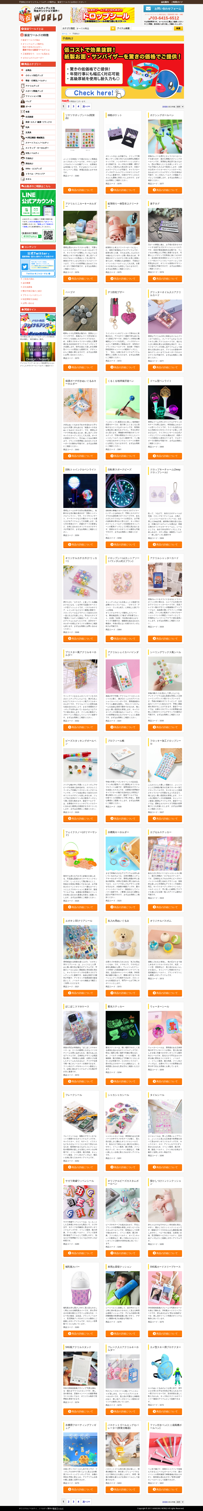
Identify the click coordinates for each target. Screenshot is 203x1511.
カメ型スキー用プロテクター (165, 1347)
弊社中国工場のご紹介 (32, 291)
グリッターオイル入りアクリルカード (165, 293)
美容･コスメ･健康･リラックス (39, 122)
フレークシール (73, 1095)
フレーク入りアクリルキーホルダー (123, 1348)
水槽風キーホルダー (118, 832)
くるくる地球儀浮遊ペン (121, 380)
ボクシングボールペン (162, 115)
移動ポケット (115, 115)
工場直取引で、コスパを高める (36, 53)
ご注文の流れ (28, 279)
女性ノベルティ (32, 153)
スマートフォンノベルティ (37, 142)
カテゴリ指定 (68, 28)
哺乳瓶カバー (72, 1266)
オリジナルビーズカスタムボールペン (123, 1182)
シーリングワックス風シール (165, 652)
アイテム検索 (123, 28)
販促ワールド (58, 1508)
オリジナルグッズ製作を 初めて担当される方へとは (36, 47)
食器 (27, 111)
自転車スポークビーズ (120, 469)
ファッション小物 (33, 96)
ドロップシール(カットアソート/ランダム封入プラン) (123, 559)
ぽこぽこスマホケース (77, 1006)
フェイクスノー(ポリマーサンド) (81, 833)
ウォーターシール (159, 1006)
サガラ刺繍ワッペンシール (79, 1180)
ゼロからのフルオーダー (33, 57)
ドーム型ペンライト (160, 380)
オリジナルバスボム (160, 920)
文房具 (28, 132)
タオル (28, 179)
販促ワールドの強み (31, 40)
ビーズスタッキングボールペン (80, 742)
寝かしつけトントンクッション (165, 1182)
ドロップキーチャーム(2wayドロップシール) (165, 471)
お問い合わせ (28, 303)
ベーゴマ (70, 292)
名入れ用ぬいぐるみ (118, 920)
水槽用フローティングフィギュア (80, 1426)
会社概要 (26, 283)
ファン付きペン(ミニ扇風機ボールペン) (166, 1426)
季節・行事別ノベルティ (36, 80)
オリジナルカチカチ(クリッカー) (81, 559)
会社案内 (165, 2)
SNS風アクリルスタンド (78, 1347)
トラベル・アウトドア (35, 173)
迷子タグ (155, 203)
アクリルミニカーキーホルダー (80, 205)
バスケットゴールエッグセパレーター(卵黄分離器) (123, 1426)
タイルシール (157, 1095)
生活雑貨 (29, 116)
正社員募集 (27, 287)
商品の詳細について (82, 190)
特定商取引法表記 (30, 299)
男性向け (29, 163)
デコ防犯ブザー (116, 292)
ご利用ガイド (177, 2)
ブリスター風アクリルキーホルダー (80, 653)
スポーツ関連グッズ (34, 91)
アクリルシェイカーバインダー (123, 653)
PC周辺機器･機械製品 (35, 137)
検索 (178, 28)
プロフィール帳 (116, 740)
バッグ (28, 101)
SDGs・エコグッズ (34, 168)
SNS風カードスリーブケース (165, 1266)
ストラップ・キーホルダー (37, 147)
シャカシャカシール (118, 1095)
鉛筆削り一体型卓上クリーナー (123, 205)
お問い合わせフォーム (166, 8)
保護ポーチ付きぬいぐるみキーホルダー (80, 382)
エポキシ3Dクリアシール (78, 920)
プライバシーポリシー (32, 295)
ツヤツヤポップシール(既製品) (80, 116)
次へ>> (86, 106)
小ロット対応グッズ (34, 75)
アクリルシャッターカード (164, 558)
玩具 (27, 127)
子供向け (29, 158)
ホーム (64, 33)
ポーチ (28, 106)
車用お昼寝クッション (120, 1266)
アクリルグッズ (32, 85)
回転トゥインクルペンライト (80, 469)
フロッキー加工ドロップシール (165, 742)
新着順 (165, 106)
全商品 (28, 70)
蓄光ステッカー (116, 1006)
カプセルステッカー (160, 832)
